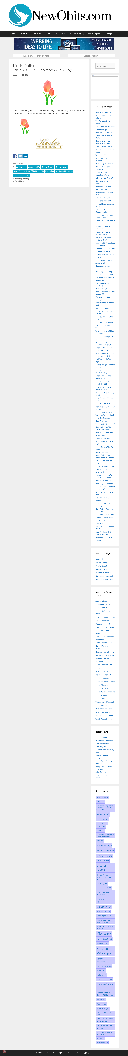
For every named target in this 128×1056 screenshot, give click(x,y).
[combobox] (36, 55)
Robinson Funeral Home (105, 682)
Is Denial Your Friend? (104, 178)
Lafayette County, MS (103, 900)
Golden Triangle (102, 563)
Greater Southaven (103, 573)
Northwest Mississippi (104, 579)
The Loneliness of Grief (105, 201)
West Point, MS (100, 1038)
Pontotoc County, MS (104, 979)
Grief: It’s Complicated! (105, 518)
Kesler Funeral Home (104, 665)
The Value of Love (103, 404)
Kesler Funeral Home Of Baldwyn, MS (29, 171)
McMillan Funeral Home (105, 675)
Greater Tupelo (62, 167)
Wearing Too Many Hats (105, 249)
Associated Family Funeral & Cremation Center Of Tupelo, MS (104, 808)
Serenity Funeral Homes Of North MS (105, 993)
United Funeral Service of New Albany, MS (105, 1013)
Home (13, 34)
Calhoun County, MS (101, 823)
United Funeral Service (105, 709)
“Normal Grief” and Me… (105, 147)
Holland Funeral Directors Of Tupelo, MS (104, 877)
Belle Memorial (101, 608)
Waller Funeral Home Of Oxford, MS (104, 1020)
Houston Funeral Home (105, 652)
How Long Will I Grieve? (105, 164)
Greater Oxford (102, 569)
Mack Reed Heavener (104, 741)
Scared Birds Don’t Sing (105, 466)
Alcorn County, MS (102, 797)
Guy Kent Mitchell (103, 744)
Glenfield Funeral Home (105, 655)
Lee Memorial (101, 668)
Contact (24, 34)
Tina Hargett (101, 747)
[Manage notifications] (4, 1051)
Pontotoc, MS (101, 975)
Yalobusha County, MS (102, 1042)
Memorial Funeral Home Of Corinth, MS (104, 927)
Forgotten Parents (103, 308)
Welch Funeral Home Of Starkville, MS (104, 1034)
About (48, 34)
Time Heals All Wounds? (105, 127)
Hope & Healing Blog (77, 34)
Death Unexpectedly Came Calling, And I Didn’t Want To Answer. (105, 455)
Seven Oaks (100, 699)
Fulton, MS (100, 841)
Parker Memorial (102, 685)
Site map (89, 1053)
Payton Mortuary (102, 688)
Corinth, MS (100, 831)
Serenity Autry (101, 695)
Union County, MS (103, 1009)
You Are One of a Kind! (105, 515)
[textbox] (36, 55)
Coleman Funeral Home (105, 627)
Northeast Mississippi (64, 171)
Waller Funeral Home (104, 712)
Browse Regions (94, 34)
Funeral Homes (36, 34)
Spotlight (109, 34)
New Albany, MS (102, 943)
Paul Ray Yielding (22, 179)
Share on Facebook (15, 156)
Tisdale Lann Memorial (105, 702)
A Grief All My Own (103, 198)
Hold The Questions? (104, 421)
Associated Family (103, 604)
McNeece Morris (102, 671)
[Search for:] (105, 66)
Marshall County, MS (103, 911)
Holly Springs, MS (101, 884)
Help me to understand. (105, 481)
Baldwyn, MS (21, 167)
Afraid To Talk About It (105, 438)
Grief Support (59, 34)
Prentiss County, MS (22, 175)
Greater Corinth (48, 167)
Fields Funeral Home (104, 643)
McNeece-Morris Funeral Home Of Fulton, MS (103, 921)
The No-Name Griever (104, 322)
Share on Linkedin (26, 156)
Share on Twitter (20, 156)
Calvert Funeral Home (104, 621)
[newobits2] (64, 49)
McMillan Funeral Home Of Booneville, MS (103, 916)
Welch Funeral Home (104, 719)
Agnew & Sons (101, 601)
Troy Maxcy (19, 181)
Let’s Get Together (103, 418)
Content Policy (79, 1053)
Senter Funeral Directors (105, 692)
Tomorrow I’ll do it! (103, 252)
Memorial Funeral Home (105, 678)
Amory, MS (100, 801)
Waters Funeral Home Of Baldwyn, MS (104, 1027)
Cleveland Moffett (103, 624)
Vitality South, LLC (48, 1053)
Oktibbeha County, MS (104, 966)
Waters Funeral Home (104, 716)
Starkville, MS (101, 999)
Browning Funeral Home (105, 617)
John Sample (101, 772)
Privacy (70, 1053)
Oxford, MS (101, 970)
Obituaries (19, 164)
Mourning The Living (104, 272)
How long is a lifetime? (105, 484)
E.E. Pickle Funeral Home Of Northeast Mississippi (105, 835)
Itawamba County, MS (104, 888)
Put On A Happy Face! (104, 275)
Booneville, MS (34, 167)
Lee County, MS (104, 907)
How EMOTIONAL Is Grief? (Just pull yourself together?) (105, 291)
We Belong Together (104, 155)
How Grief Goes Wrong (105, 112)
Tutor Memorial (102, 705)
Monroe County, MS (104, 939)
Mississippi (49, 171)
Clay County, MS (100, 827)
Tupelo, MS (101, 1004)
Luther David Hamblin (104, 738)
